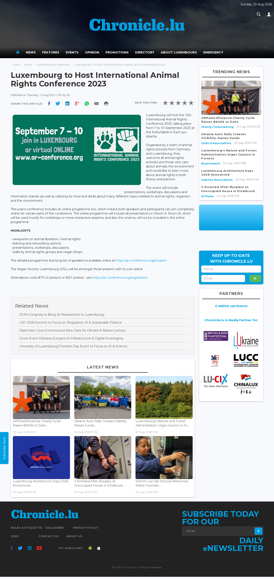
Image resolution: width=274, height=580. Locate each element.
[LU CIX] (215, 380)
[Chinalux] (246, 384)
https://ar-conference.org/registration (120, 278)
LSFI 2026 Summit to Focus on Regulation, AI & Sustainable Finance (70, 322)
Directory (144, 52)
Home (16, 64)
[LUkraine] (246, 340)
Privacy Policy (85, 527)
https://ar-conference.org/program (141, 260)
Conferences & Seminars (53, 64)
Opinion (92, 52)
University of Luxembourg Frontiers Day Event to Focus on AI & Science (73, 346)
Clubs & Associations (216, 143)
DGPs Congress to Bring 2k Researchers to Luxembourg (61, 315)
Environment (210, 163)
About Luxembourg (179, 52)
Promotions (117, 52)
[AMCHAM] (215, 361)
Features (50, 52)
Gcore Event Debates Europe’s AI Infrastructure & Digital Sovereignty (71, 338)
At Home (207, 196)
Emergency (213, 52)
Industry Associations (217, 179)
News (31, 52)
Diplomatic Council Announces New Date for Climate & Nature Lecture (72, 330)
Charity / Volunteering (217, 127)
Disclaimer (54, 527)
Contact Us (49, 536)
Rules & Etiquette (26, 527)
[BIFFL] (215, 336)
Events (72, 52)
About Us (74, 536)
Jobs (15, 536)
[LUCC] (246, 360)
